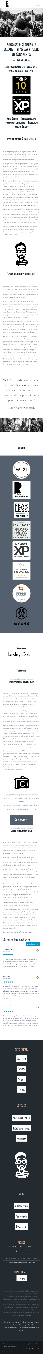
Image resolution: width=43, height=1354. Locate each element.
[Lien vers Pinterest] (38, 1348)
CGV (17, 1346)
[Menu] (37, 4)
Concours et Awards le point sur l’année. (21, 1255)
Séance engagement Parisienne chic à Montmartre (21, 1262)
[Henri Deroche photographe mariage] (17, 4)
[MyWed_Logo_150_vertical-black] (21, 616)
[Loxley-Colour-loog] (21, 654)
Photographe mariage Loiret (12, 1322)
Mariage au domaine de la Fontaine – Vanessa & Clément (21, 1259)
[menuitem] (37, 4)
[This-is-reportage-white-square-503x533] (21, 490)
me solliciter (17, 770)
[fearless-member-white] (21, 510)
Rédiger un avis (33, 944)
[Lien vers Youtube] (32, 1348)
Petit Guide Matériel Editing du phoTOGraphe (21, 1247)
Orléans (31, 152)
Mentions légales (11, 1346)
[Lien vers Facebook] (23, 1348)
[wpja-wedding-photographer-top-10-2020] (21, 85)
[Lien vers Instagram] (26, 1348)
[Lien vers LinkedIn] (35, 1348)
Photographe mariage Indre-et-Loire (24, 1325)
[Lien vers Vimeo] (29, 1348)
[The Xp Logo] (21, 550)
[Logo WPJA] (21, 470)
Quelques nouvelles (21, 1251)
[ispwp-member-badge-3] (21, 530)
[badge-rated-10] (21, 571)
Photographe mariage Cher (12, 1327)
